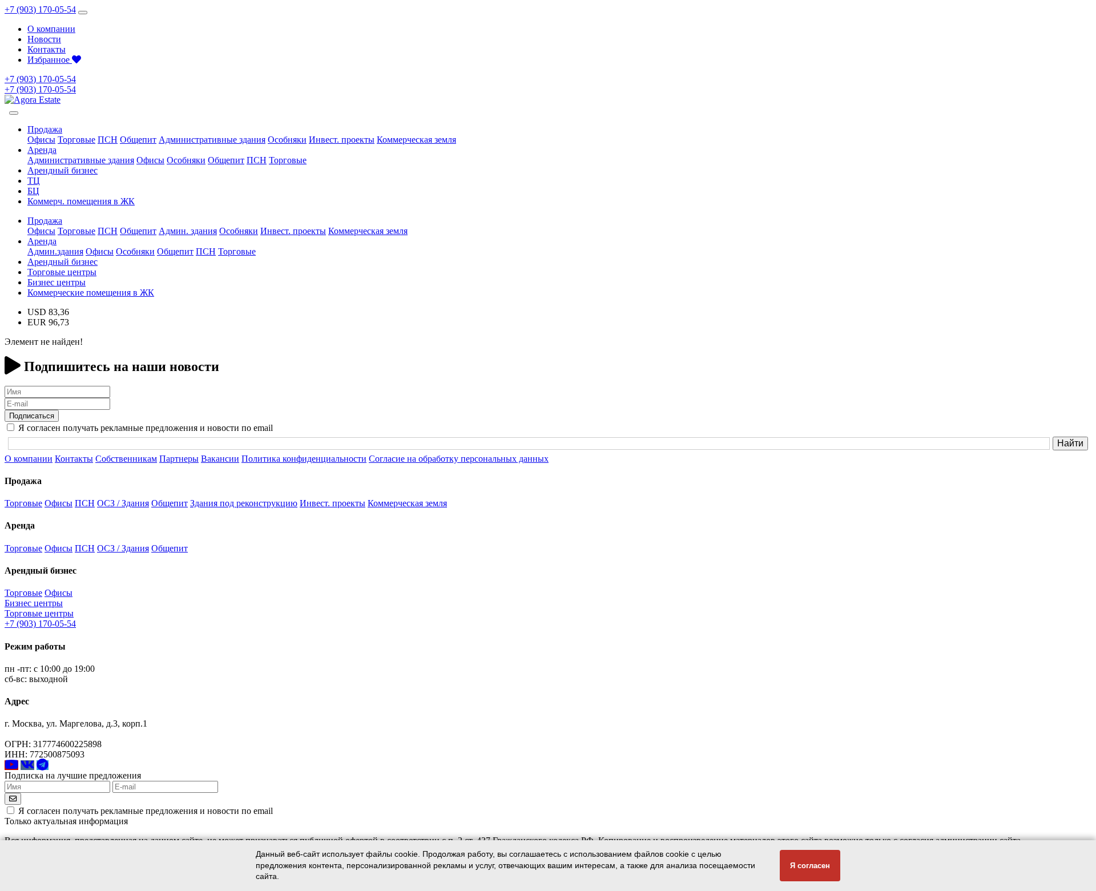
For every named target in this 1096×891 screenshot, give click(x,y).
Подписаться (31, 416)
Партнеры (179, 458)
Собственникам (126, 458)
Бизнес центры (56, 282)
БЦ (33, 191)
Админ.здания (55, 251)
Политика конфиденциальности (303, 458)
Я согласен (810, 865)
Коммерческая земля (416, 139)
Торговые (76, 139)
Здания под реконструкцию (243, 503)
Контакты (46, 49)
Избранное (49, 59)
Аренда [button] (42, 150)
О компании (51, 29)
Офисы (41, 139)
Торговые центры (61, 272)
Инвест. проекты (341, 139)
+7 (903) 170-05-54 (40, 9)
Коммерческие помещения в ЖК (90, 292)
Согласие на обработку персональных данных (459, 458)
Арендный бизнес (62, 170)
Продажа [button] (44, 129)
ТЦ (33, 181)
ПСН (108, 139)
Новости (44, 39)
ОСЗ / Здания (123, 503)
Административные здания (212, 139)
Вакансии (220, 458)
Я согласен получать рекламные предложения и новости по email (145, 811)
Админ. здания (188, 231)
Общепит (138, 139)
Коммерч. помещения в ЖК (81, 201)
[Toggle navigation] (82, 12)
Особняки (287, 139)
